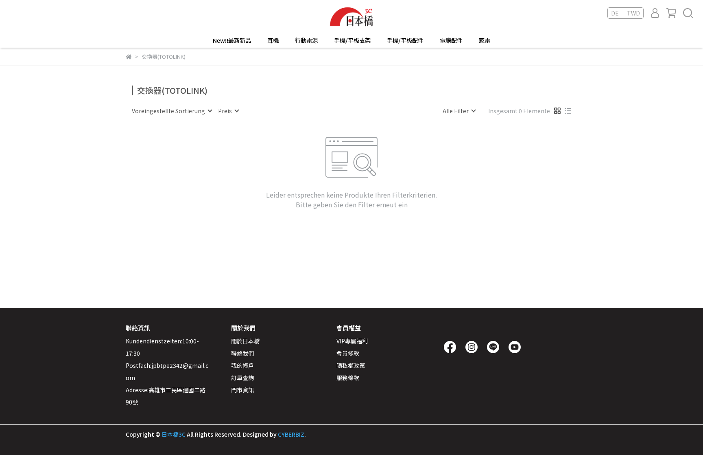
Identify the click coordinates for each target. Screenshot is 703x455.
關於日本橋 (245, 341)
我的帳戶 (242, 365)
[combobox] (172, 110)
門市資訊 (242, 390)
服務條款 (347, 378)
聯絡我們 (242, 353)
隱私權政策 (350, 365)
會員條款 (347, 353)
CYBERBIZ (291, 434)
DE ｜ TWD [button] (625, 13)
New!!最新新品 (232, 40)
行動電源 (306, 40)
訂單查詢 (242, 378)
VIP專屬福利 (352, 341)
